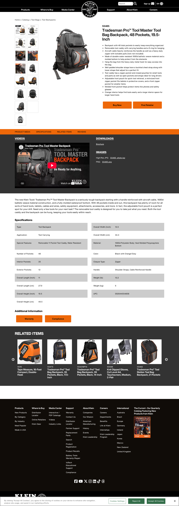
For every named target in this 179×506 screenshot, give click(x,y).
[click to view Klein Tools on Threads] (103, 482)
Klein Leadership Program (107, 435)
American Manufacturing (89, 422)
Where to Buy (46, 9)
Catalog (25, 19)
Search (69, 439)
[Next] (166, 359)
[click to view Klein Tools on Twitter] (86, 482)
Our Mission (88, 416)
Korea (119, 438)
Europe (120, 421)
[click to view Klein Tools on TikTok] (99, 482)
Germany (121, 425)
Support (111, 9)
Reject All (136, 501)
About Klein (132, 9)
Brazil (119, 416)
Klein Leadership (90, 437)
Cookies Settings (117, 501)
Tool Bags (35, 19)
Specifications (43, 131)
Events (86, 432)
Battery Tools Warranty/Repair (73, 457)
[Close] (175, 501)
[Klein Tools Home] (89, 9)
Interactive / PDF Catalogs (55, 414)
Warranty (29, 318)
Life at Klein (105, 425)
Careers (153, 9)
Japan (119, 434)
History (86, 428)
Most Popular (20, 425)
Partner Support (72, 428)
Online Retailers (39, 419)
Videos (52, 419)
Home (17, 19)
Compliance (58, 318)
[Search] (135, 4)
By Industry (20, 421)
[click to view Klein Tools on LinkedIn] (94, 482)
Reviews (82, 131)
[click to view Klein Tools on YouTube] (81, 482)
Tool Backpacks (49, 19)
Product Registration (71, 445)
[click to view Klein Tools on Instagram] (90, 482)
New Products (21, 412)
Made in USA (20, 429)
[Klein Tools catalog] (147, 427)
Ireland (120, 429)
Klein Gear (36, 424)
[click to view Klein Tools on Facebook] (76, 482)
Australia (121, 412)
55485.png (107, 161)
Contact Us (70, 416)
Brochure (100, 144)
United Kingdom (124, 451)
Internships (104, 429)
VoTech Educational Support (71, 465)
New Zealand (122, 447)
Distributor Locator (36, 414)
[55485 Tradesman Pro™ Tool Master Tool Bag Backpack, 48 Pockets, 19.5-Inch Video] (27, 106)
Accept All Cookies (156, 501)
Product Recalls (73, 451)
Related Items (64, 131)
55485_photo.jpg (117, 157)
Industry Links (55, 424)
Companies (88, 412)
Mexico (120, 442)
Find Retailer (147, 105)
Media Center (68, 9)
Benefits (103, 421)
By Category (20, 416)
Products (25, 9)
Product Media (22, 131)
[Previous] (13, 359)
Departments (105, 416)
